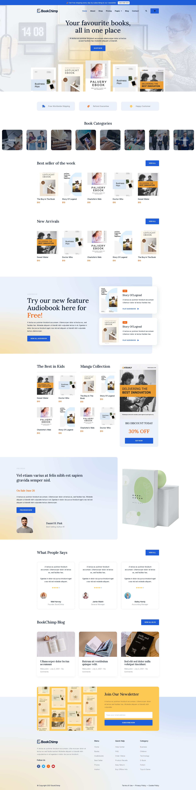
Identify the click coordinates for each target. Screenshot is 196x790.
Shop (101, 11)
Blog (127, 11)
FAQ (117, 751)
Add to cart (43, 206)
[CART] (154, 10)
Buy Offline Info (121, 769)
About (92, 11)
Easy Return (120, 765)
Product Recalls (121, 760)
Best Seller (98, 760)
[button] (146, 11)
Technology (110, 140)
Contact (135, 11)
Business (12, 140)
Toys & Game (135, 140)
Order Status (120, 756)
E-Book (86, 140)
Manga (159, 140)
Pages (117, 11)
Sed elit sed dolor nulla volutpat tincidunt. (137, 663)
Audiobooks (99, 756)
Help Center (120, 747)
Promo (97, 765)
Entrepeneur (184, 140)
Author (97, 769)
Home (84, 11)
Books (96, 751)
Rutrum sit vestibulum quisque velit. (95, 663)
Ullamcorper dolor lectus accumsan (54, 663)
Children (36, 140)
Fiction (61, 140)
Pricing (109, 11)
